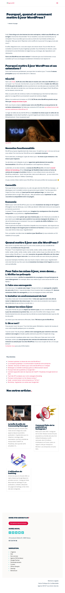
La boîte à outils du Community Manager (18, 425)
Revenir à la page (13, 23)
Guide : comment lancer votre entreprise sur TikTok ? (23, 380)
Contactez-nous (10, 346)
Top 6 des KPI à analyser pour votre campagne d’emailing (25, 376)
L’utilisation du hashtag (15, 472)
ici (47, 151)
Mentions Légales (53, 581)
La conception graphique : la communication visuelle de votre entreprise (29, 363)
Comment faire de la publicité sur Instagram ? (45, 427)
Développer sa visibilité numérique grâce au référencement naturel (28, 368)
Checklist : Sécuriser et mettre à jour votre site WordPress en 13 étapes (29, 366)
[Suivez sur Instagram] (13, 532)
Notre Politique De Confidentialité (48, 583)
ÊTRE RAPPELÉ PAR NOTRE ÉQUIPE (18, 523)
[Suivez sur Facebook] (10, 532)
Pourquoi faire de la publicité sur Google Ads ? (21, 370)
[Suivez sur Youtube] (19, 532)
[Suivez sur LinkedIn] (16, 532)
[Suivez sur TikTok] (22, 532)
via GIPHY (8, 143)
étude (13, 82)
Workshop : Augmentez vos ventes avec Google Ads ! (23, 382)
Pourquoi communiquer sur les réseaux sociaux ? (22, 378)
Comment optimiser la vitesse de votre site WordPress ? (24, 361)
